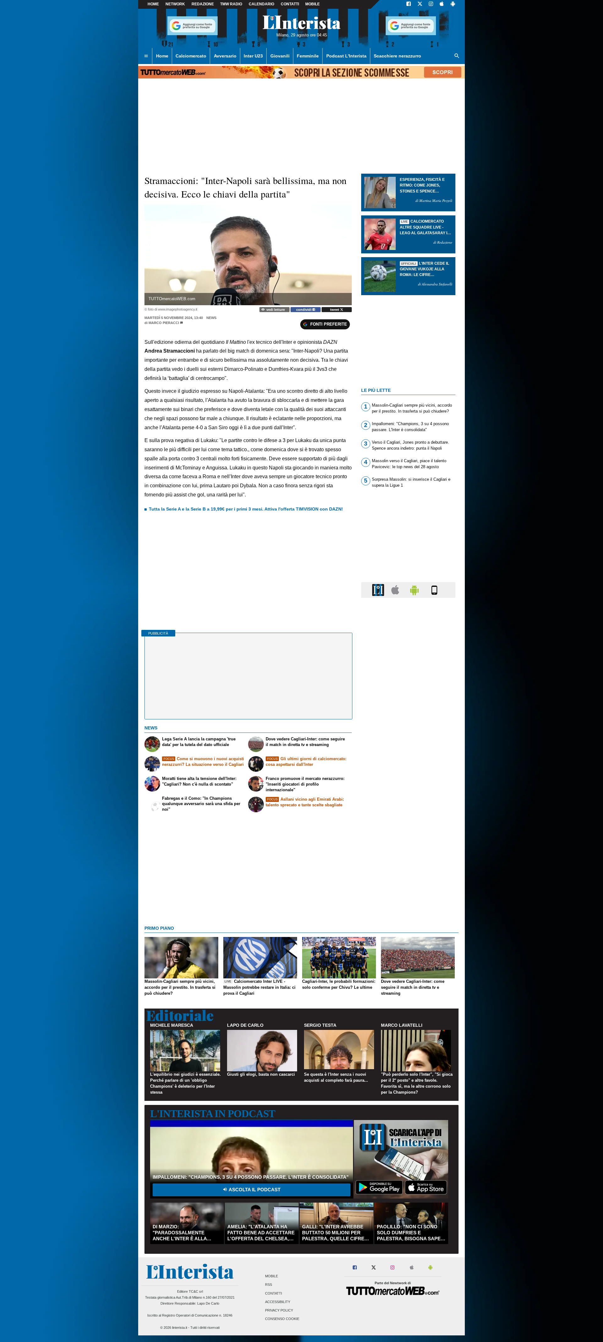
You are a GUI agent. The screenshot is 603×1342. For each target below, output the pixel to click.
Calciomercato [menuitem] (191, 55)
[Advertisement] (408, 846)
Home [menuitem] (162, 55)
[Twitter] (420, 4)
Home (153, 4)
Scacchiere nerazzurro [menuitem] (397, 55)
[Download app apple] (442, 4)
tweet (335, 309)
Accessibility (277, 1302)
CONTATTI (290, 4)
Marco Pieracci (164, 323)
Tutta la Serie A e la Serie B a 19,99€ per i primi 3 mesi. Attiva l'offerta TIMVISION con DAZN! (246, 508)
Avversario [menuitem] (225, 55)
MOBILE (312, 4)
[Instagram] (431, 4)
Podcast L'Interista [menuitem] (346, 55)
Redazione (203, 4)
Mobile (271, 1276)
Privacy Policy (279, 1310)
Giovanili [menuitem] (280, 55)
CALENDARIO (261, 4)
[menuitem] (146, 56)
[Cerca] (457, 56)
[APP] (379, 589)
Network (175, 4)
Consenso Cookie (282, 1319)
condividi (304, 309)
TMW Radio (231, 4)
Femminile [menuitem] (308, 55)
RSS (268, 1285)
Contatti (273, 1293)
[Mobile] (434, 589)
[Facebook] (409, 4)
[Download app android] (452, 4)
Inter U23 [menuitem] (253, 55)
